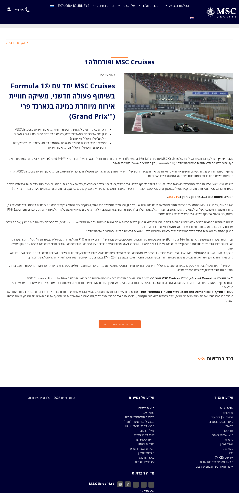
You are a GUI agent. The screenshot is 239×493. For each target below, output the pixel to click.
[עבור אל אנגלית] (192, 18)
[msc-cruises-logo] (220, 8)
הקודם (21, 43)
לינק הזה (173, 197)
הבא (11, 43)
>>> (202, 358)
